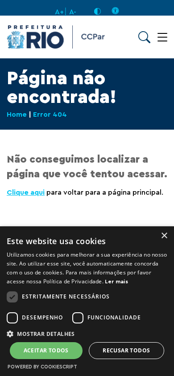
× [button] (164, 236)
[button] (87, 333)
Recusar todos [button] (126, 350)
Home (17, 114)
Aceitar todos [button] (46, 350)
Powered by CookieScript (42, 366)
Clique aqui (26, 192)
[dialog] (87, 301)
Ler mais (116, 281)
